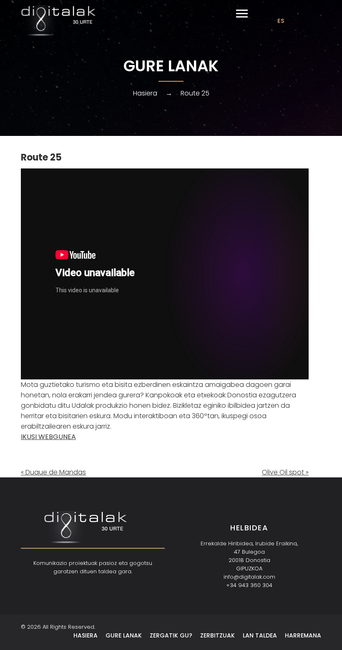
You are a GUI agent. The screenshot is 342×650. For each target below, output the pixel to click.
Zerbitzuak (217, 635)
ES (280, 21)
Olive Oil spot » (285, 472)
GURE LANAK (124, 635)
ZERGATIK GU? (171, 635)
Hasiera (145, 93)
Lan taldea (260, 635)
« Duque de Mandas (53, 472)
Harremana (303, 635)
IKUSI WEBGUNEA (48, 437)
